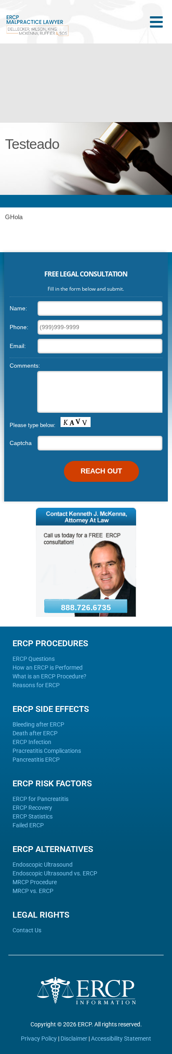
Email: (18, 346)
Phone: (19, 327)
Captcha (21, 443)
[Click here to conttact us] (86, 615)
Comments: (25, 365)
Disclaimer (74, 1038)
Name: (18, 308)
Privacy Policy (39, 1038)
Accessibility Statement (121, 1038)
